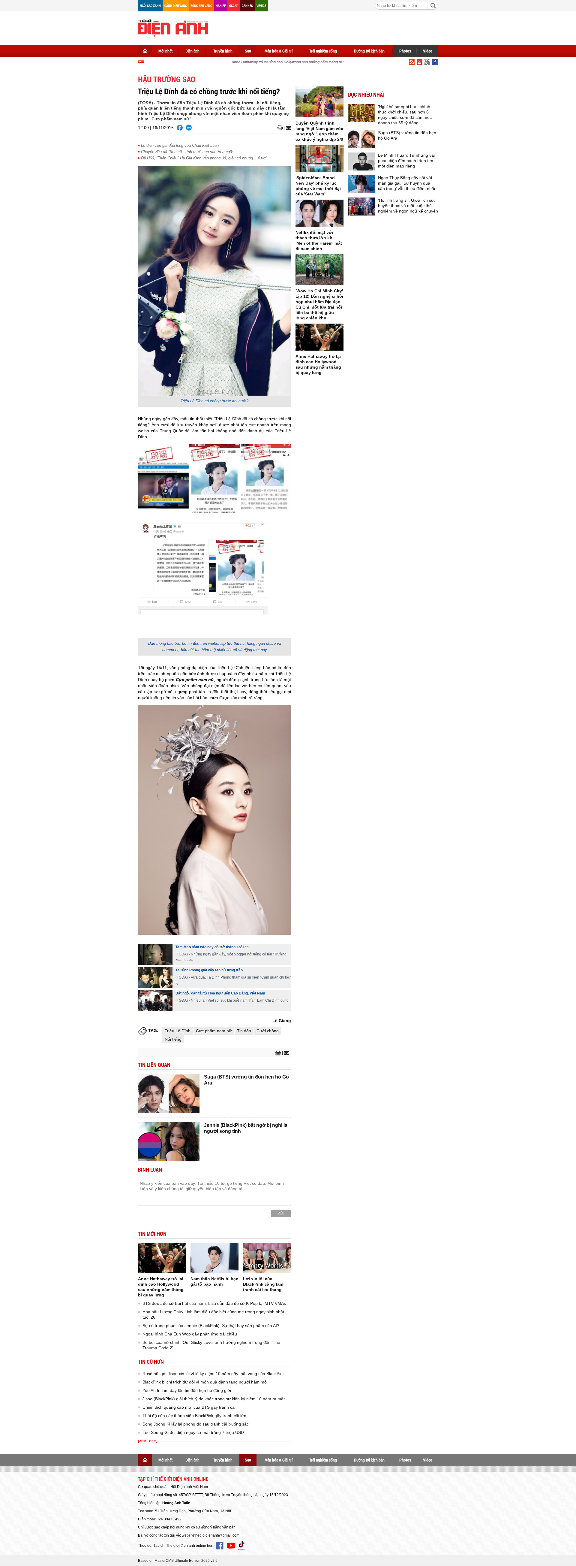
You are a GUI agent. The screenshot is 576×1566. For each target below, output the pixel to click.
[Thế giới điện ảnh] (173, 27)
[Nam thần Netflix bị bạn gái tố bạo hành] (214, 1258)
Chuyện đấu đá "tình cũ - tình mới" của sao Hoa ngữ (186, 151)
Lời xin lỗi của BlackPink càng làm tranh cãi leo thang (263, 1284)
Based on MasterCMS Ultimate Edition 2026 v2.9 (178, 1560)
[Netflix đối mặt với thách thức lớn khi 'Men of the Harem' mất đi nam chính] (320, 213)
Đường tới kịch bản (369, 51)
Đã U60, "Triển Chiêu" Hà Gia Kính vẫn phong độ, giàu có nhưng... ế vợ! (204, 158)
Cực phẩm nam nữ (214, 1030)
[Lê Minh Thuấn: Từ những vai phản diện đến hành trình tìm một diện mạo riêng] (361, 161)
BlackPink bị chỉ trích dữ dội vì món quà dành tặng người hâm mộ (204, 1382)
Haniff (221, 5)
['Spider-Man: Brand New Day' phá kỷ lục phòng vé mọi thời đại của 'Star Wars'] (320, 158)
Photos (405, 51)
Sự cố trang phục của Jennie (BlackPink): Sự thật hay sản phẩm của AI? (210, 1325)
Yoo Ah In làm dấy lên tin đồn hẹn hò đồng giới (186, 1390)
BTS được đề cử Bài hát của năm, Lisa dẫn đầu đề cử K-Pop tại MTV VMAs (214, 1303)
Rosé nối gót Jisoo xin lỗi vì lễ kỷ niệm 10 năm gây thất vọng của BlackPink (213, 1373)
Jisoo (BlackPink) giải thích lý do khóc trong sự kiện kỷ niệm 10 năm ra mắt (213, 1398)
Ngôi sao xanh (150, 5)
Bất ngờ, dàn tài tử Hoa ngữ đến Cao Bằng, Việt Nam (220, 993)
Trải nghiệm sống (323, 51)
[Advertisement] (329, 27)
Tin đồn (244, 1030)
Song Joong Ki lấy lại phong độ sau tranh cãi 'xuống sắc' (196, 1424)
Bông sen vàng (201, 5)
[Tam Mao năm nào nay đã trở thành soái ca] (155, 954)
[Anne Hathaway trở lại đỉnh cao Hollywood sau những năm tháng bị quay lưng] (162, 1258)
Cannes (247, 5)
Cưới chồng (267, 1030)
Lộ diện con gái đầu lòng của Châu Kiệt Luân (180, 145)
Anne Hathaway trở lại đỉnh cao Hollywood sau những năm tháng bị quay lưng (282, 62)
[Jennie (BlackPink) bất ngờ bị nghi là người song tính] (169, 1141)
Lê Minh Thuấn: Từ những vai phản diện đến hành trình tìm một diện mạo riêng (406, 160)
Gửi (281, 1213)
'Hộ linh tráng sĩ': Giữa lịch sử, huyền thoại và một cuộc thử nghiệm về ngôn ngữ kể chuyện (408, 205)
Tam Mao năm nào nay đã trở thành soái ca (212, 947)
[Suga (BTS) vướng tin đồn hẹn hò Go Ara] (169, 1093)
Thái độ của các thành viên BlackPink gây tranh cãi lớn (194, 1415)
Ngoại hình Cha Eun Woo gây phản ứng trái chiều (189, 1334)
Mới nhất (165, 51)
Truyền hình (222, 51)
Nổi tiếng (173, 1039)
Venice (261, 5)
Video (427, 51)
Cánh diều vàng (175, 5)
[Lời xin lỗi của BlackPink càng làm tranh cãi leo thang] (267, 1258)
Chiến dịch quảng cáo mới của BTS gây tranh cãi (189, 1407)
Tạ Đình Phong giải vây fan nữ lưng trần (209, 970)
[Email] (287, 128)
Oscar (233, 5)
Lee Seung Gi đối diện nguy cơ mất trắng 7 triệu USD (193, 1432)
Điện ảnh (192, 51)
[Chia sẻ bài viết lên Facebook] (180, 128)
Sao (248, 51)
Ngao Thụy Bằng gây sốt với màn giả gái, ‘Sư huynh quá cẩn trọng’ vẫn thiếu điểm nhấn (407, 183)
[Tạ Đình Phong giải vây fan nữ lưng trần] (155, 977)
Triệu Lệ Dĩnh (177, 1030)
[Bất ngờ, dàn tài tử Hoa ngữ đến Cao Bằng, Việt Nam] (155, 1000)
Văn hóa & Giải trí (279, 51)
